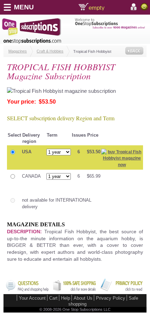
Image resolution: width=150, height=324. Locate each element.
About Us (83, 298)
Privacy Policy (110, 298)
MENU (24, 7)
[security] (74, 289)
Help (65, 298)
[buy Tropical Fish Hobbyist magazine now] (122, 164)
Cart (53, 298)
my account (134, 6)
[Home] (38, 31)
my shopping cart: (108, 6)
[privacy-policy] (121, 289)
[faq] (27, 289)
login (144, 6)
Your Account (32, 298)
